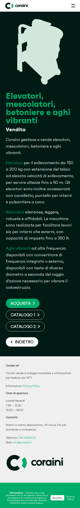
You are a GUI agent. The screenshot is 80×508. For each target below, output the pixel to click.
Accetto (57, 497)
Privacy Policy (31, 386)
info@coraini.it (22, 442)
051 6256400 (27, 437)
